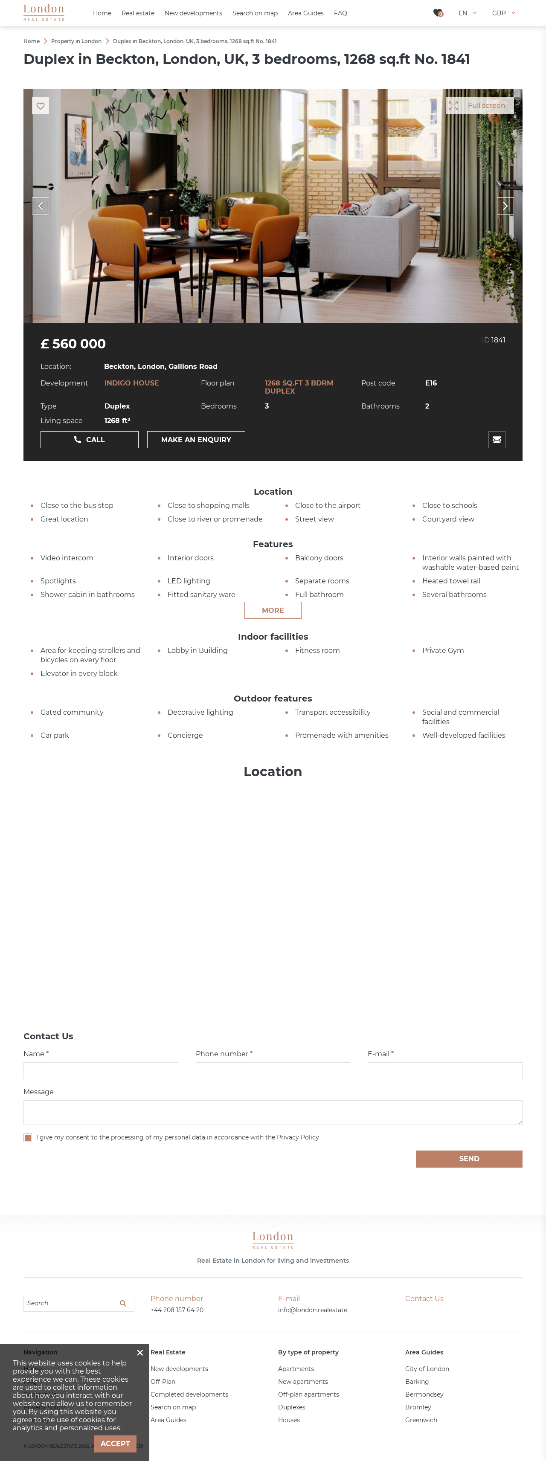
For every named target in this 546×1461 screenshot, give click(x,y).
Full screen (486, 105)
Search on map (173, 1407)
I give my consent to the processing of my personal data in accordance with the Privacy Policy (177, 1137)
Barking (417, 1382)
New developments (179, 1369)
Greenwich (421, 1420)
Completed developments (189, 1394)
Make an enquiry (196, 440)
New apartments (303, 1382)
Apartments (296, 1369)
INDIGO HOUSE (132, 383)
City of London (427, 1369)
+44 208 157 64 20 (177, 1310)
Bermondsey (424, 1394)
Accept (115, 1444)
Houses (289, 1420)
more (273, 610)
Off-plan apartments (308, 1394)
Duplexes (291, 1407)
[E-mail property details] (496, 439)
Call (95, 440)
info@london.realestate (312, 1310)
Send (469, 1159)
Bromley (418, 1407)
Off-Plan (163, 1382)
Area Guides (168, 1420)
